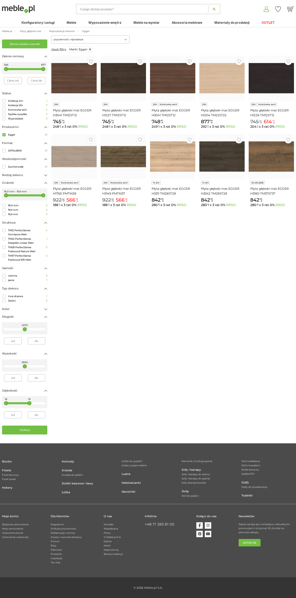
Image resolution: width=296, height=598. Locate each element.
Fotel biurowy (10, 474)
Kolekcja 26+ (27, 105)
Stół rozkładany (250, 461)
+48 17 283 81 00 (159, 524)
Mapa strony (111, 549)
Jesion (27, 300)
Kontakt (109, 524)
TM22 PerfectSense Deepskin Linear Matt (27, 240)
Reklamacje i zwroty (63, 532)
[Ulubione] (278, 9)
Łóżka (66, 492)
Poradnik (56, 554)
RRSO (83, 127)
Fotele (6, 470)
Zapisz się (249, 542)
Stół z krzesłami (250, 465)
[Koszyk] (290, 9)
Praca (107, 532)
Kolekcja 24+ (27, 100)
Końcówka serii (27, 109)
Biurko (7, 461)
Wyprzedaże (27, 118)
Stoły (185, 491)
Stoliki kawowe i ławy (77, 483)
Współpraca (111, 528)
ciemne (27, 275)
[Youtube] (208, 534)
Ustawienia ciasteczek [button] (15, 537)
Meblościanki (131, 483)
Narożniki (128, 491)
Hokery (7, 487)
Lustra (126, 474)
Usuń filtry (58, 49)
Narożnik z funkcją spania (197, 461)
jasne (27, 280)
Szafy (245, 482)
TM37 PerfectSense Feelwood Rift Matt (27, 257)
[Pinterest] (199, 534)
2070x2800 (27, 150)
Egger (27, 134)
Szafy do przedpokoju (254, 486)
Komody (68, 461)
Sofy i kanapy (191, 470)
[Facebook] (199, 525)
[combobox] (90, 39)
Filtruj (25, 430)
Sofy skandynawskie (194, 482)
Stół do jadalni (190, 495)
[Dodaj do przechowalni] (91, 61)
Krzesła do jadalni (72, 474)
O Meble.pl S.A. (112, 537)
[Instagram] (208, 525)
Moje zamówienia (12, 528)
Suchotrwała (27, 166)
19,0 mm (27, 209)
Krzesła (67, 470)
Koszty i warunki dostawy (66, 537)
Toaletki (247, 495)
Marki (107, 545)
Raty (53, 545)
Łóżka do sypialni (132, 461)
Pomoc (55, 541)
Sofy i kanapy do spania (196, 478)
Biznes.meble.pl (113, 554)
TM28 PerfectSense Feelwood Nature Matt (27, 249)
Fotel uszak (9, 479)
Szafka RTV (248, 473)
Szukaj (214, 9)
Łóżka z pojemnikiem (134, 465)
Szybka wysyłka (27, 114)
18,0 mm (27, 205)
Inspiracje (56, 558)
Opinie (108, 541)
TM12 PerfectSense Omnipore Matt (27, 232)
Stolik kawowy (250, 469)
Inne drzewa (27, 296)
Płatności (56, 549)
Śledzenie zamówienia (15, 524)
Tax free (55, 562)
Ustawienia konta (12, 532)
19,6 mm (27, 214)
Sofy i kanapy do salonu (196, 474)
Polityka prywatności (63, 528)
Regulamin (57, 524)
